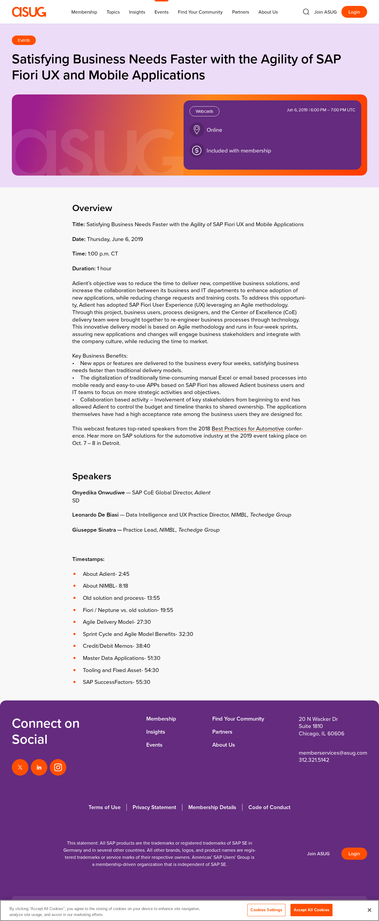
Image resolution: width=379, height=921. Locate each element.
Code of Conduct (269, 807)
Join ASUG (325, 12)
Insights (137, 12)
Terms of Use (105, 807)
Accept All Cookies (311, 910)
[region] (189, 910)
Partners (240, 12)
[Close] (369, 910)
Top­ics (113, 12)
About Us (268, 12)
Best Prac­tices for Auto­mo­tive (248, 428)
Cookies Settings (266, 910)
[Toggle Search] (306, 12)
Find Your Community (200, 12)
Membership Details (212, 807)
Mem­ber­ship (84, 12)
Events (161, 12)
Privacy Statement (154, 807)
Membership (161, 719)
